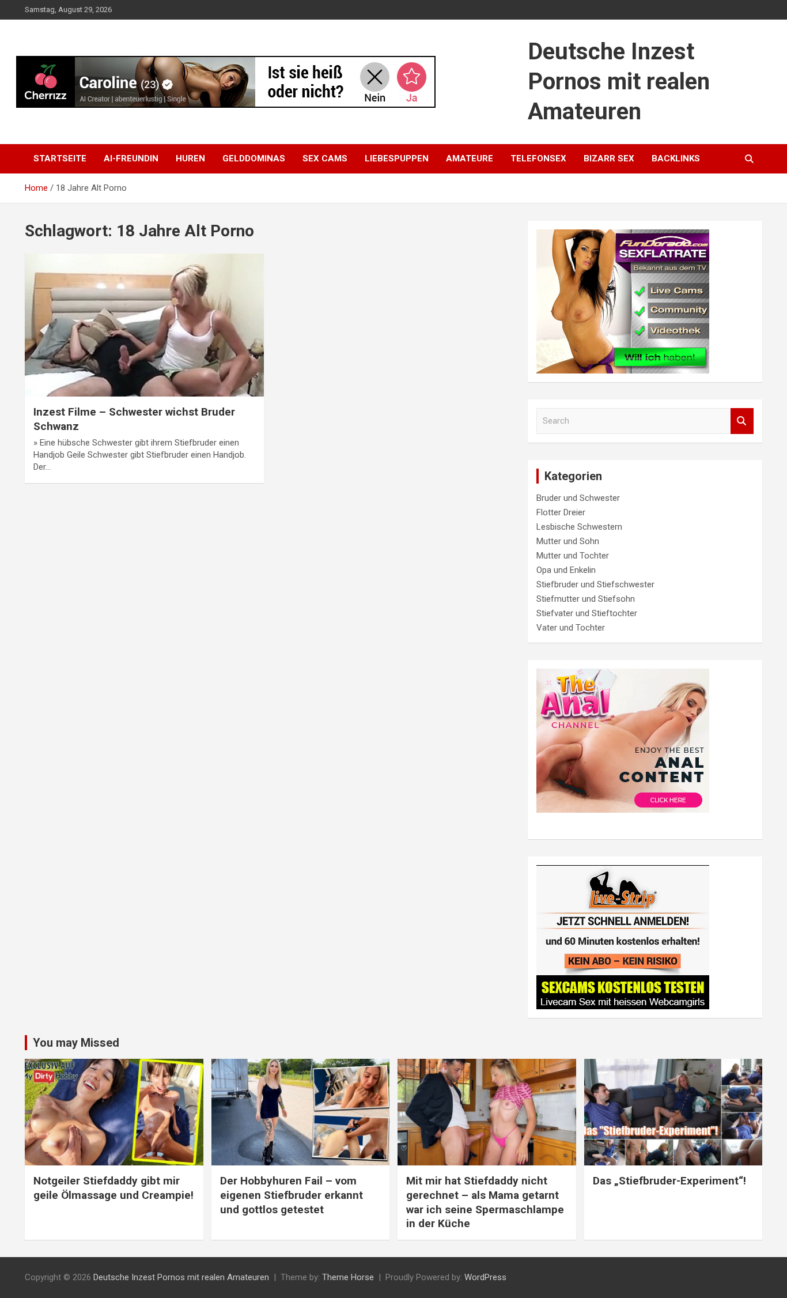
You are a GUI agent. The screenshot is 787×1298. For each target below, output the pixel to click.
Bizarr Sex (609, 158)
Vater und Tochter (570, 627)
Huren (190, 158)
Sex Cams (324, 158)
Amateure (469, 158)
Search (742, 421)
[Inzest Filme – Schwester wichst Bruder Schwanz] (144, 325)
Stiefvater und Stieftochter (586, 613)
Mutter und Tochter (572, 555)
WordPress (485, 1277)
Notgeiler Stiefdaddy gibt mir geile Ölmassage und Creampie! (113, 1188)
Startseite (59, 158)
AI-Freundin (131, 158)
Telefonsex (538, 158)
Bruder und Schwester (578, 498)
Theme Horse (348, 1277)
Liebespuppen (397, 158)
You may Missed (76, 1043)
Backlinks (676, 158)
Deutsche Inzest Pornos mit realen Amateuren (619, 81)
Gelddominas (253, 158)
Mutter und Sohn (567, 541)
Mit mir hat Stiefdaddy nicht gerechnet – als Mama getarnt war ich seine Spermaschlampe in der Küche (485, 1202)
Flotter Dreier (560, 512)
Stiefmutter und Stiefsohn (585, 599)
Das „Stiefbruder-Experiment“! (669, 1180)
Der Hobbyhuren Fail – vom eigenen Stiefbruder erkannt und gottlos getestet (291, 1195)
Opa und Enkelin (566, 570)
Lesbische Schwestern (579, 527)
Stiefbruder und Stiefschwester (595, 584)
